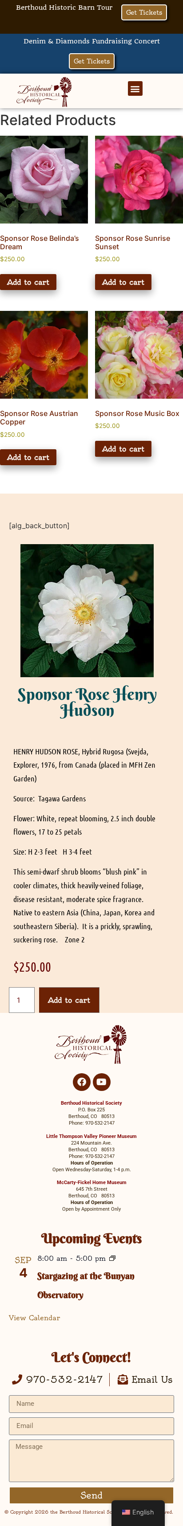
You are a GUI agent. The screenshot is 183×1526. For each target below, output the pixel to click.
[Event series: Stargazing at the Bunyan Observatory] (112, 1259)
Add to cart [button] (28, 282)
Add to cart (69, 1000)
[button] (135, 88)
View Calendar (34, 1318)
